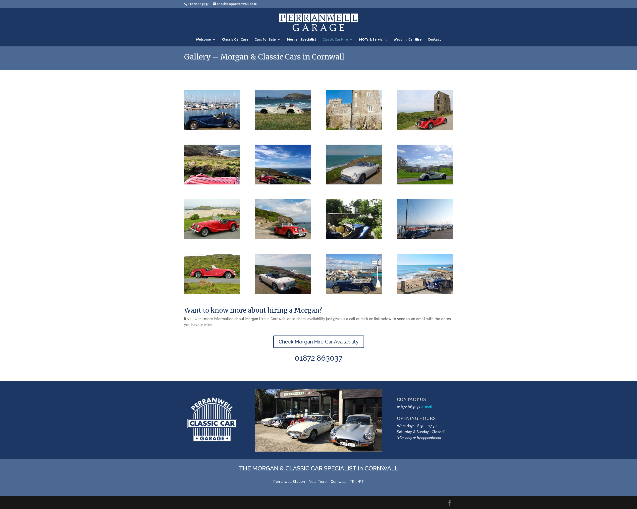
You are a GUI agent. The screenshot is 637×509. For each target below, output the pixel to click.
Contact (434, 39)
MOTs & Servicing (373, 39)
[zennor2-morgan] (212, 183)
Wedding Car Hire (408, 39)
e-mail (426, 407)
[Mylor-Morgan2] (425, 238)
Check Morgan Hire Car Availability (319, 342)
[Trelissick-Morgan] (425, 183)
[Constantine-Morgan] (283, 129)
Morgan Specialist (301, 39)
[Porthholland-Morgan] (283, 238)
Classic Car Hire (335, 39)
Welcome (203, 39)
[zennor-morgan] (283, 183)
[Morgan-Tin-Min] (425, 129)
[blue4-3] (425, 292)
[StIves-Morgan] (212, 238)
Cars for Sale (265, 39)
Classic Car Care (235, 39)
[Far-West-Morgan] (212, 292)
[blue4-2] (354, 292)
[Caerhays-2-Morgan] (354, 129)
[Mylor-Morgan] (212, 129)
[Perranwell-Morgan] (354, 238)
